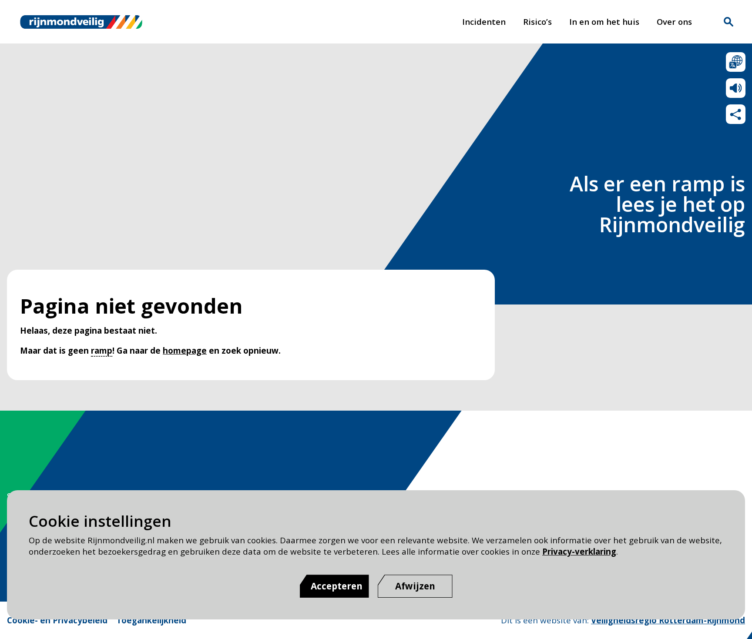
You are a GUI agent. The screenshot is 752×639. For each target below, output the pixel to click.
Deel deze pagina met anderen (735, 114)
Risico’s (537, 21)
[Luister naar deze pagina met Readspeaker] (735, 88)
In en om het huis (604, 21)
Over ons (674, 21)
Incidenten (484, 21)
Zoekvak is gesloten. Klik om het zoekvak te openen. (728, 22)
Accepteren (337, 586)
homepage (185, 350)
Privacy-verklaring (579, 551)
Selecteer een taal (735, 62)
